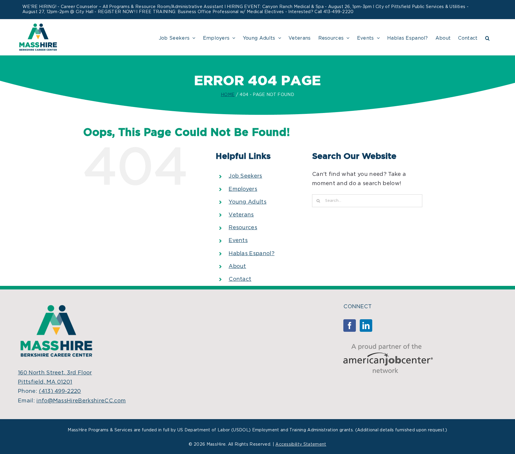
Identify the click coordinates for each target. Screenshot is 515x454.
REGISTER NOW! (116, 12)
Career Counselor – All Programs (95, 7)
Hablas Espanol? (251, 253)
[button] (487, 37)
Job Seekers (245, 176)
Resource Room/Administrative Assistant (179, 7)
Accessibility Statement (300, 444)
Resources (243, 227)
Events (238, 240)
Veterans (241, 215)
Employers (243, 189)
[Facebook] (349, 325)
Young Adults (247, 202)
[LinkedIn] (366, 325)
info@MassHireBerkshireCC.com (81, 401)
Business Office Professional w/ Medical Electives (231, 12)
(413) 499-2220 (60, 391)
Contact (240, 279)
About (237, 266)
